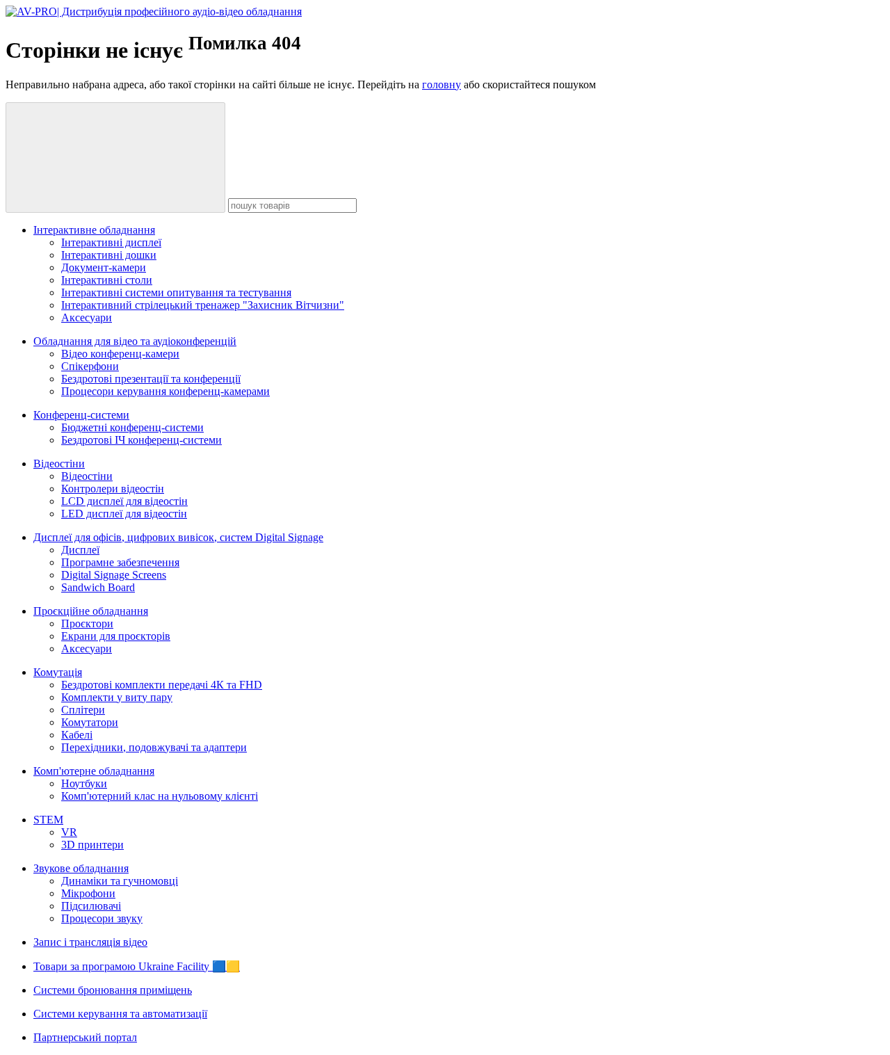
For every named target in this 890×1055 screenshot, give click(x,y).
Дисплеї (80, 550)
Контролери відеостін (112, 488)
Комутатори (89, 722)
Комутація (57, 672)
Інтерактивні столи (106, 280)
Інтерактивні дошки (108, 255)
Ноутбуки (84, 783)
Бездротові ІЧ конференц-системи (141, 440)
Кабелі (76, 735)
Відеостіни (59, 463)
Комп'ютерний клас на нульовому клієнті (159, 796)
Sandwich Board (98, 587)
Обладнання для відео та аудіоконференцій (134, 341)
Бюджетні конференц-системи (132, 427)
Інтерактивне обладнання (94, 230)
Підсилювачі (91, 906)
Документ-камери (103, 267)
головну (441, 84)
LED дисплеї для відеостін (124, 514)
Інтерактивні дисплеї (111, 242)
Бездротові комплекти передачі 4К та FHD (161, 685)
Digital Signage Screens (113, 575)
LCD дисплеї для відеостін (124, 501)
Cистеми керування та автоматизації (120, 1014)
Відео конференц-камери (120, 354)
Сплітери (83, 710)
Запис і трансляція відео (90, 942)
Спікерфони (90, 366)
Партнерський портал (85, 1037)
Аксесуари (86, 317)
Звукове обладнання (81, 868)
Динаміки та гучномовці (119, 881)
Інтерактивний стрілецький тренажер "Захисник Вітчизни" (202, 305)
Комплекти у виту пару (116, 697)
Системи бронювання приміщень (112, 990)
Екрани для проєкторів (115, 636)
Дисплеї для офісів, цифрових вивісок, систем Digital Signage (178, 537)
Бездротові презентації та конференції (151, 379)
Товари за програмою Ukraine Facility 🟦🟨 (136, 966)
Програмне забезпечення (120, 562)
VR (69, 832)
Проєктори (87, 623)
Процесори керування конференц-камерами (165, 391)
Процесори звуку (102, 918)
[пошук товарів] (115, 157)
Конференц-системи (81, 415)
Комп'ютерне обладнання (93, 771)
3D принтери (92, 845)
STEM (48, 820)
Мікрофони (88, 893)
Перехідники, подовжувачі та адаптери (154, 747)
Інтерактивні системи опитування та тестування (176, 292)
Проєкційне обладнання (90, 611)
